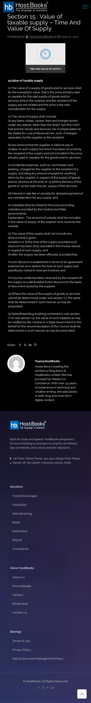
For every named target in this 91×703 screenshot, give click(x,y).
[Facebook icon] (38, 688)
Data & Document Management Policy (37, 658)
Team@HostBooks (41, 36)
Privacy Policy (21, 649)
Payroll (17, 540)
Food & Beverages (24, 496)
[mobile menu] (85, 6)
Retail (16, 522)
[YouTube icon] (47, 688)
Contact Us (19, 612)
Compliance (20, 548)
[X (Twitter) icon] (43, 688)
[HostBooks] (26, 6)
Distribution (20, 531)
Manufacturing (22, 513)
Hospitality (19, 504)
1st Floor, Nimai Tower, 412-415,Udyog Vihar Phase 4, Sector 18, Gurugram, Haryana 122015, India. (45, 460)
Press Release (21, 586)
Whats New (20, 603)
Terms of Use (21, 641)
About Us (18, 577)
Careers (17, 595)
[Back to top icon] (82, 694)
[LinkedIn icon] (52, 688)
